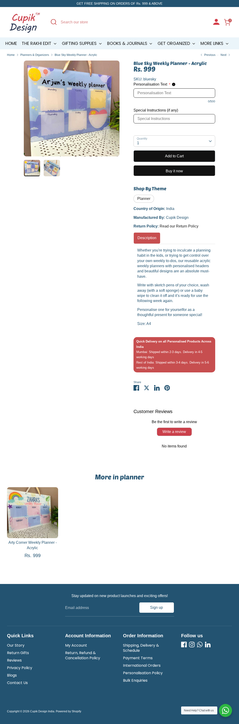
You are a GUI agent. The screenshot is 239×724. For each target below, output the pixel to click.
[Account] (216, 22)
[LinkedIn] (208, 644)
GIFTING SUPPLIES (80, 43)
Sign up (156, 607)
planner (143, 199)
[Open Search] (53, 22)
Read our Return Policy (179, 226)
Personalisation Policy (143, 673)
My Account (76, 645)
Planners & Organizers (34, 55)
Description (146, 238)
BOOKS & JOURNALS (127, 43)
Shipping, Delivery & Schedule (141, 648)
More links (212, 43)
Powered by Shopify (68, 711)
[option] (72, 110)
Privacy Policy (19, 667)
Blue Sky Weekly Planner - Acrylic (76, 55)
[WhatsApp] (200, 644)
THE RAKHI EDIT (37, 43)
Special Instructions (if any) (156, 110)
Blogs (12, 675)
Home (11, 43)
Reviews (14, 660)
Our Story (16, 645)
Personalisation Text (152, 84)
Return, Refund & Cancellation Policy (82, 655)
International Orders (142, 665)
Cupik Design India (42, 711)
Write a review (174, 432)
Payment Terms (138, 658)
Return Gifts (18, 653)
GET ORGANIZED (174, 43)
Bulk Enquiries (135, 680)
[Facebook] (184, 644)
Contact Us (17, 682)
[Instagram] (192, 644)
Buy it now (174, 171)
